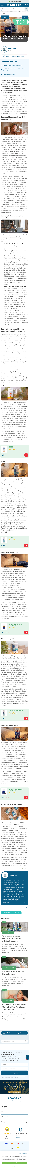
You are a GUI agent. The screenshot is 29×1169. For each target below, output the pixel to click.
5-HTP (4, 402)
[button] (4, 49)
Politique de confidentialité (20, 1076)
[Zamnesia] (14, 5)
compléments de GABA (10, 516)
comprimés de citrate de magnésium (13, 689)
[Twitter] (25, 902)
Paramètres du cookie (14, 1166)
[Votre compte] (25, 4)
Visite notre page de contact (21, 1136)
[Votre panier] (27, 4)
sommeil (5, 159)
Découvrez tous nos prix (14, 1092)
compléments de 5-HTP (10, 431)
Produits (17, 913)
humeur (12, 153)
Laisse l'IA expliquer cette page (15, 56)
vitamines (6, 522)
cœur (10, 151)
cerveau (5, 151)
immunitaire (4, 155)
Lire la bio (6, 902)
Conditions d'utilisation (5, 1077)
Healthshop (6, 913)
